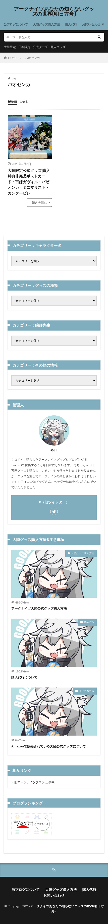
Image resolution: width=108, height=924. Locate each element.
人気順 (23, 102)
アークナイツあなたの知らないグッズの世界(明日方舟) (54, 11)
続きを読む (39, 202)
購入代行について (24, 677)
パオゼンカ (32, 58)
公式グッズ (40, 47)
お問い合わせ (91, 24)
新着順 (12, 102)
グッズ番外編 (86, 690)
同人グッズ (58, 47)
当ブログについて (16, 24)
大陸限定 (10, 47)
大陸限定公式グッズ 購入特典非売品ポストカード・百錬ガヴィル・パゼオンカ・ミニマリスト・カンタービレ (29, 181)
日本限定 (24, 47)
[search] (99, 37)
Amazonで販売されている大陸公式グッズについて (48, 746)
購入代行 (71, 24)
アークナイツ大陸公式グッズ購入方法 (39, 608)
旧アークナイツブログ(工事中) (35, 782)
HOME (12, 58)
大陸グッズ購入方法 (46, 24)
